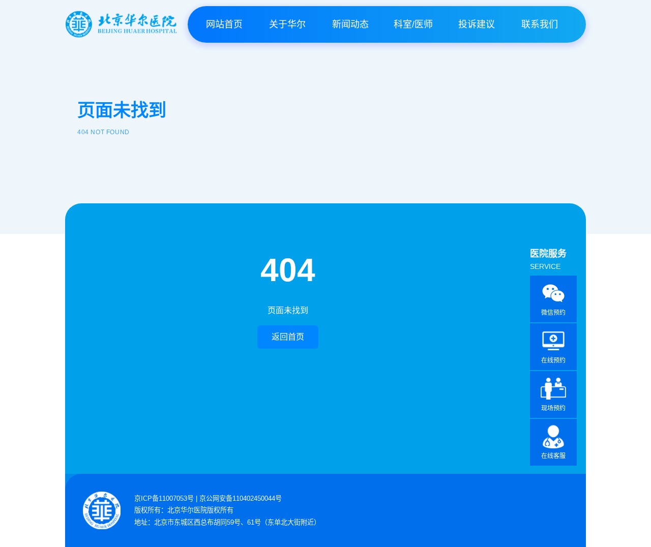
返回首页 (288, 336)
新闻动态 (350, 24)
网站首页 (224, 24)
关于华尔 (287, 24)
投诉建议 (476, 24)
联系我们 (539, 24)
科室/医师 (413, 24)
